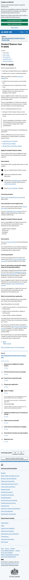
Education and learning (7, 495)
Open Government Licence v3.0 (9, 563)
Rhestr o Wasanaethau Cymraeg (10, 554)
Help (2, 548)
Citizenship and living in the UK (9, 484)
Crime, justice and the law (8, 486)
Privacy (7, 548)
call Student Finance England (14, 211)
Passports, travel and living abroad (10, 508)
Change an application (8, 61)
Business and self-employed (8, 478)
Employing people (6, 497)
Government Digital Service (8, 557)
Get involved (4, 542)
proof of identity (13, 188)
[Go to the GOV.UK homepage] (6, 32)
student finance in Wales (9, 143)
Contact (17, 550)
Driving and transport (7, 492)
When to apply (6, 55)
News (2, 525)
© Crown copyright (14, 576)
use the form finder (11, 242)
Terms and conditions (7, 552)
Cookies (12, 548)
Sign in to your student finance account (11, 197)
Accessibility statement (7, 550)
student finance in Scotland (9, 141)
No (22, 453)
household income (16, 180)
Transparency (5, 536)
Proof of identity (6, 57)
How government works (7, 539)
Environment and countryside (9, 500)
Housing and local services (8, 503)
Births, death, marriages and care (10, 476)
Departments (4, 523)
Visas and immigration (7, 511)
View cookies (14, 27)
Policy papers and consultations (10, 534)
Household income (7, 59)
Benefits (3, 473)
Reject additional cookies (14, 24)
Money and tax (5, 506)
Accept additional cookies (14, 20)
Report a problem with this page (14, 458)
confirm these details (10, 184)
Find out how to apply (9, 404)
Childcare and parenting (7, 481)
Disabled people (5, 489)
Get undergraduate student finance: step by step (13, 39)
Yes (16, 453)
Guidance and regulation (8, 528)
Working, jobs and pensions (8, 514)
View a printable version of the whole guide (12, 347)
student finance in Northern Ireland (12, 146)
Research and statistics (7, 531)
